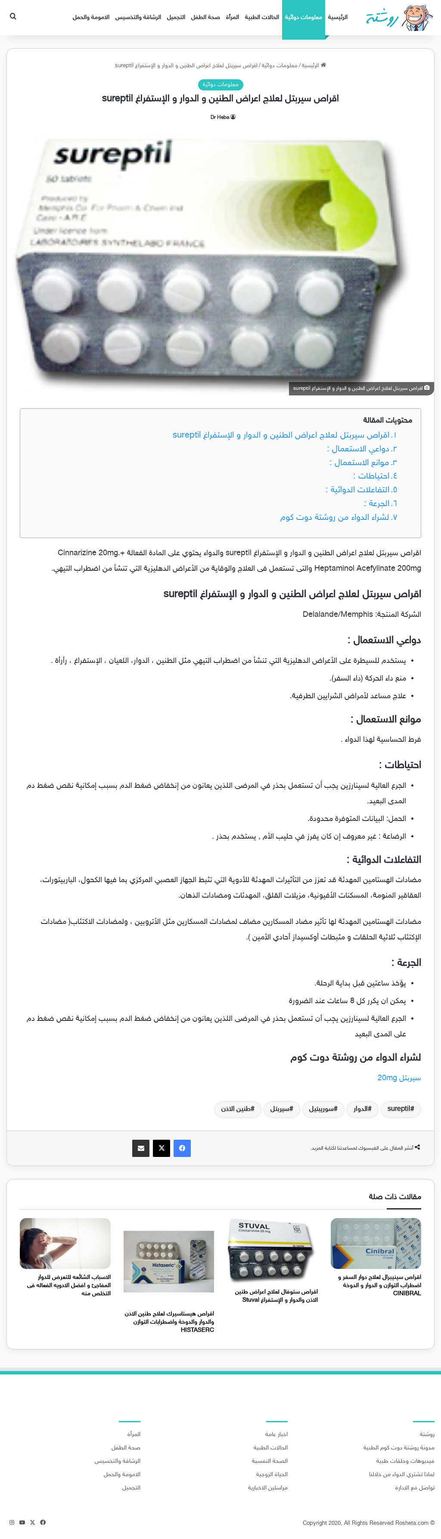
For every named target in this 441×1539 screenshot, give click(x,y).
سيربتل (279, 1109)
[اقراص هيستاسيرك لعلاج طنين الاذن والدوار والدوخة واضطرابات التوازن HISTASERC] (169, 1262)
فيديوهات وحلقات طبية (405, 1461)
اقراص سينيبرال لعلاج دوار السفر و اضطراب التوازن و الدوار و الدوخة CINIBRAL (379, 1285)
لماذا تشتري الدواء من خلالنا (402, 1474)
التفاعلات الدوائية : (357, 490)
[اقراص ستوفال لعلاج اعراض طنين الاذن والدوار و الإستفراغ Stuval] (272, 1251)
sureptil (399, 1109)
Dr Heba (220, 118)
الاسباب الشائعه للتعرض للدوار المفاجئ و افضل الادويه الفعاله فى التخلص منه (69, 1285)
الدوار (361, 1109)
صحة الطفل (205, 17)
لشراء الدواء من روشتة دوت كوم (334, 518)
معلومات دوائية (303, 17)
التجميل (176, 17)
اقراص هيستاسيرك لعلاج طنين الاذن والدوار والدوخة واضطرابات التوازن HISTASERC (169, 1322)
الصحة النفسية (270, 1461)
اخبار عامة (276, 1434)
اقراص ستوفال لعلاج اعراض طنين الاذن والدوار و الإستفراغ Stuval (276, 1296)
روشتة (427, 1434)
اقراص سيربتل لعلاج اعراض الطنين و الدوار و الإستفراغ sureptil (281, 436)
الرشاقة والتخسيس (138, 17)
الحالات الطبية (262, 17)
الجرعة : (376, 504)
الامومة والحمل (91, 17)
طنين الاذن (236, 1109)
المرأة (232, 17)
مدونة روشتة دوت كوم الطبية (399, 1448)
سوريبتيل (321, 1109)
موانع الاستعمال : (359, 463)
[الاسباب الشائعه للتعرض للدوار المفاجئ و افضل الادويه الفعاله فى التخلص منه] (65, 1243)
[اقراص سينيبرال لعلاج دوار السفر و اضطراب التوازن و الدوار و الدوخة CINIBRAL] (376, 1243)
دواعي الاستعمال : (358, 449)
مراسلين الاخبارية (268, 1488)
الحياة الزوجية (272, 1474)
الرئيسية (338, 17)
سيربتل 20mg (399, 1078)
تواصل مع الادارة (415, 1488)
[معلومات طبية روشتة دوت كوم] (397, 17)
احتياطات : (371, 477)
